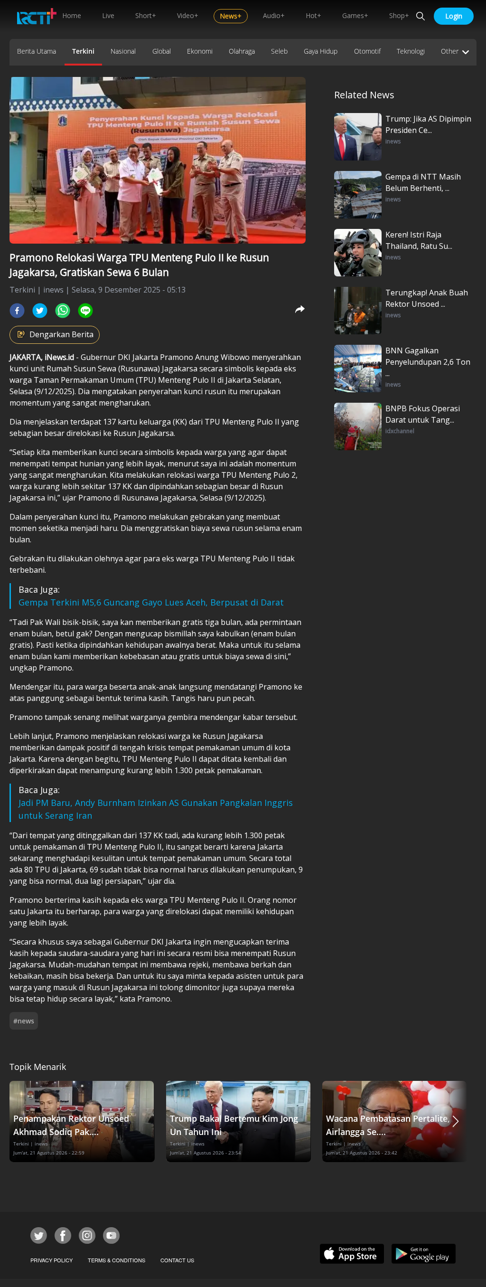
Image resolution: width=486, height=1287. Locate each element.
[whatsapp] (62, 310)
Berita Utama (36, 51)
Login (453, 15)
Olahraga (242, 51)
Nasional (123, 51)
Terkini (83, 51)
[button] (455, 1121)
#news (23, 1020)
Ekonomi (200, 51)
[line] (85, 310)
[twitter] (39, 310)
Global (161, 51)
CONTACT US (177, 1260)
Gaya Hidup (320, 51)
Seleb (279, 51)
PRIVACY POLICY (51, 1260)
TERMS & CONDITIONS (116, 1260)
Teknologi (411, 51)
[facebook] (17, 310)
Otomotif (367, 51)
